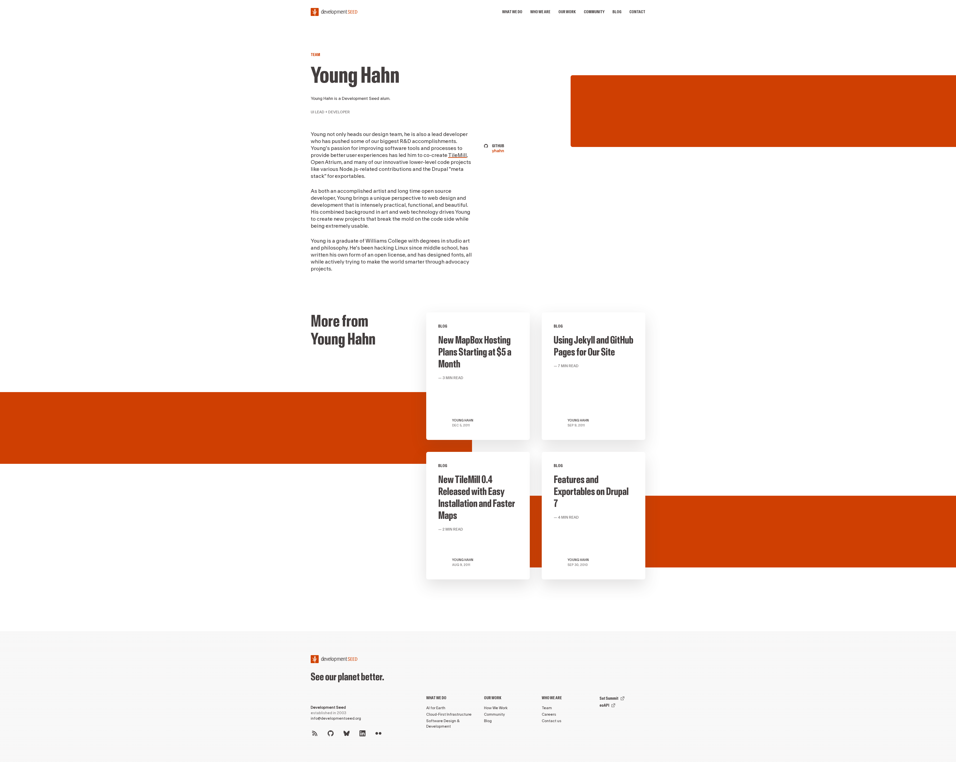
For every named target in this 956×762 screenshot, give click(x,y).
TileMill (457, 155)
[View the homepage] (334, 12)
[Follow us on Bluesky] (347, 733)
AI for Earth (435, 708)
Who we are (540, 12)
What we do (512, 12)
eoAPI (604, 705)
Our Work (492, 698)
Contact (637, 12)
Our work (567, 12)
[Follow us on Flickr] (378, 733)
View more (478, 376)
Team (315, 55)
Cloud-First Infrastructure (449, 714)
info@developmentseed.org (336, 718)
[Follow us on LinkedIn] (362, 733)
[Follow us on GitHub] (331, 733)
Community (594, 12)
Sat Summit (608, 698)
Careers (549, 714)
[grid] (535, 451)
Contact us (551, 721)
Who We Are (552, 698)
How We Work (496, 708)
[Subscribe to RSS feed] (315, 733)
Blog (616, 12)
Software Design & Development (443, 723)
